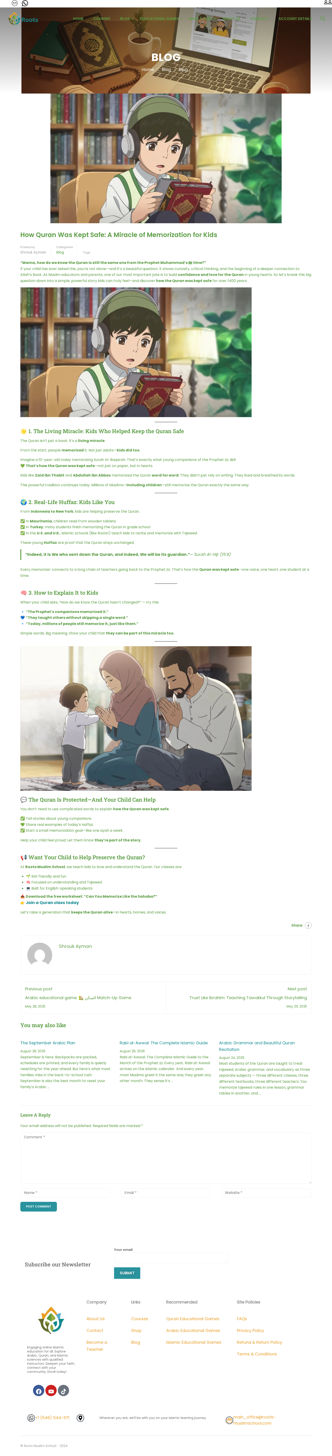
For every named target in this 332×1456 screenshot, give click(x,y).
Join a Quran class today (52, 902)
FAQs (242, 1319)
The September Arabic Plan (47, 1043)
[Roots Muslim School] (51, 1320)
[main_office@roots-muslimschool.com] (229, 1420)
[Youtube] (51, 1390)
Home (78, 18)
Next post (297, 989)
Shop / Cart (200, 18)
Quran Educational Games (193, 1319)
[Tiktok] (63, 1390)
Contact (259, 18)
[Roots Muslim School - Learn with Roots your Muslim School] (24, 19)
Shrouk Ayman (33, 252)
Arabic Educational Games (193, 1330)
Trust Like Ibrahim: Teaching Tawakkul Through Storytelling (248, 997)
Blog (125, 18)
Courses (101, 18)
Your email (123, 1249)
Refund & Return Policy (259, 1342)
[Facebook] (308, 925)
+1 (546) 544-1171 (52, 1418)
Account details (295, 18)
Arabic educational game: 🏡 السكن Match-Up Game (78, 997)
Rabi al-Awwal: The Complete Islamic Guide (164, 1043)
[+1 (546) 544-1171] (31, 1418)
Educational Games (159, 18)
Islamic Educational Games (193, 1342)
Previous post (38, 989)
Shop (136, 1330)
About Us (231, 18)
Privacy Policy (250, 1330)
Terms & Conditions (257, 1354)
